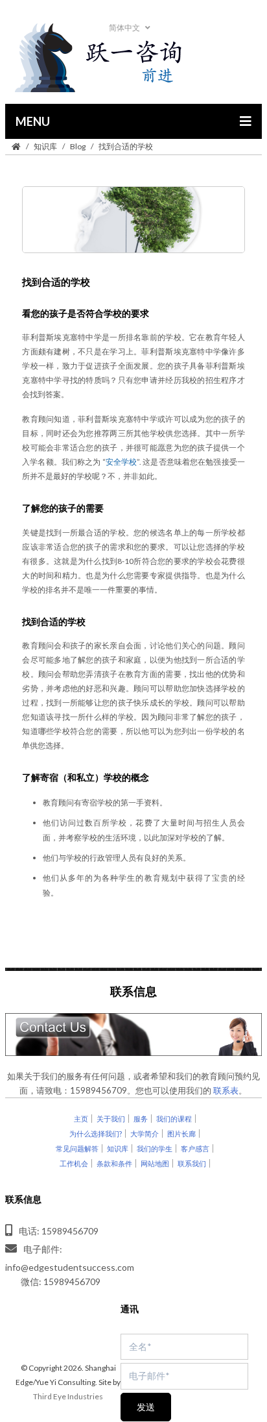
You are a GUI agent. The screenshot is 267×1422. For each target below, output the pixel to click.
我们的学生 (154, 1148)
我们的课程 (174, 1118)
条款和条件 (114, 1163)
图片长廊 (181, 1133)
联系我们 (192, 1163)
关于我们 (111, 1118)
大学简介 (144, 1133)
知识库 (45, 146)
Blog (78, 146)
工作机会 (74, 1163)
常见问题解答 (77, 1148)
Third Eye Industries (68, 1396)
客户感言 (195, 1148)
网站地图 (155, 1163)
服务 (141, 1118)
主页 (81, 1118)
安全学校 (121, 462)
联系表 (225, 1090)
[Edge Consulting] (133, 58)
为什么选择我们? (95, 1133)
